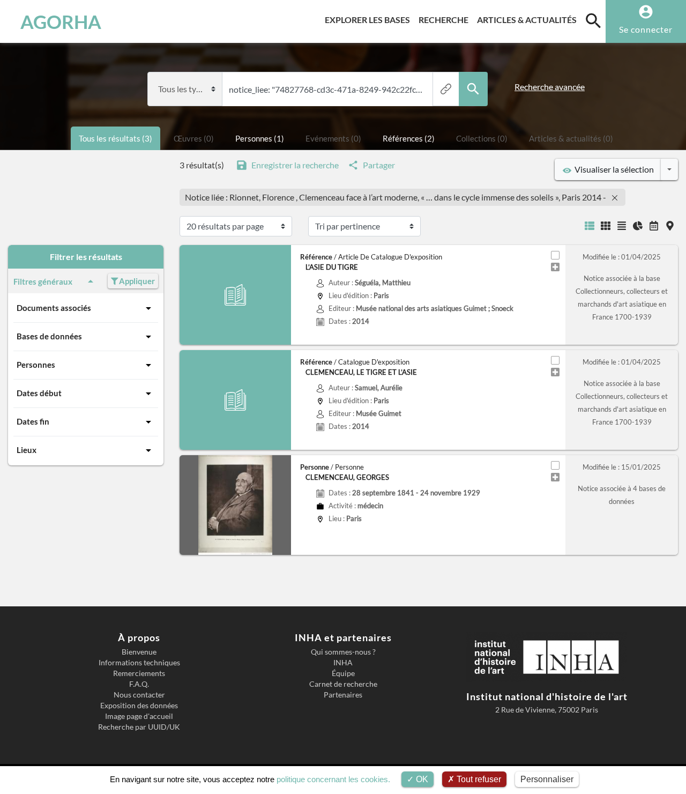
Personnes (36, 364)
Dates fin (33, 421)
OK (421, 779)
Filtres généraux (42, 281)
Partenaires (343, 694)
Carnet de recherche (343, 684)
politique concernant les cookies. (333, 779)
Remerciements (139, 673)
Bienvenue (139, 652)
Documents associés (54, 308)
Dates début (39, 393)
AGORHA (60, 21)
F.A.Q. (139, 684)
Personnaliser (546, 779)
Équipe (343, 673)
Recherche (446, 19)
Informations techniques (139, 662)
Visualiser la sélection (612, 169)
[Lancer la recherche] (473, 89)
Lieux (26, 450)
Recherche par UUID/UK (139, 727)
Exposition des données (139, 705)
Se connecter (646, 29)
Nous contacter (139, 694)
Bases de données (49, 336)
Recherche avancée (549, 86)
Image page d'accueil (139, 716)
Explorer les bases (369, 19)
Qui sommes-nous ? (343, 652)
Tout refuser (477, 779)
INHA (343, 662)
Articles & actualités (529, 19)
